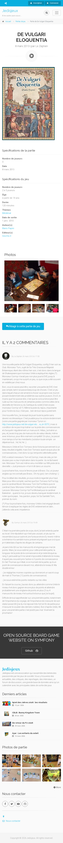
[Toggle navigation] (57, 13)
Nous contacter (13, 821)
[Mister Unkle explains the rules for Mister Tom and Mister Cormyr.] (31, 280)
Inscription (37, 3)
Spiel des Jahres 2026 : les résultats (29, 702)
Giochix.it (6, 236)
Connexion (53, 3)
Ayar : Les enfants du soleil (25, 733)
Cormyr (17, 523)
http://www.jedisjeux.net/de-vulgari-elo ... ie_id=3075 (25, 424)
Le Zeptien (18, 356)
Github (29, 650)
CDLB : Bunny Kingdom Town (26, 713)
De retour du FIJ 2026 (22, 723)
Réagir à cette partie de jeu (24, 326)
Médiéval (6, 213)
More (58, 787)
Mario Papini (8, 228)
